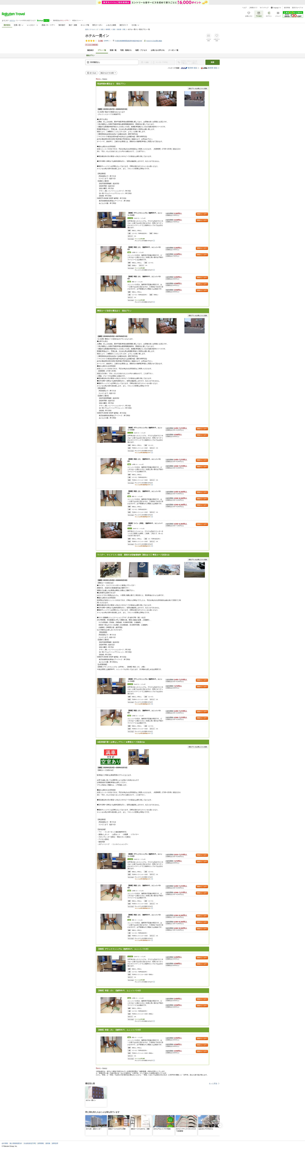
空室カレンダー (202, 214)
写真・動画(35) (126, 50)
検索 (212, 62)
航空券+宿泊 (192, 68)
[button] (105, 1088)
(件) (106, 40)
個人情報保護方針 (16, 1143)
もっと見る (213, 1083)
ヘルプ (244, 7)
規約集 (48, 1143)
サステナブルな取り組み (154, 41)
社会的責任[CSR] (30, 1143)
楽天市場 (287, 7)
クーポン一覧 (173, 50)
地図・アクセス (141, 50)
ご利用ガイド (253, 7)
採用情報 (41, 1143)
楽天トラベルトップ (91, 29)
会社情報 (5, 1143)
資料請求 (55, 1143)
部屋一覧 (113, 50)
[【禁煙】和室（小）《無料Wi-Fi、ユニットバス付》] (111, 254)
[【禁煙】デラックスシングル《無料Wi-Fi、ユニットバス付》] (111, 220)
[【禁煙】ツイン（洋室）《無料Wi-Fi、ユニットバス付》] (111, 530)
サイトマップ (264, 7)
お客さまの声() (158, 50)
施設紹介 (90, 50)
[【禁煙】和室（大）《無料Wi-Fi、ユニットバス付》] (111, 283)
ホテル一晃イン (97, 36)
